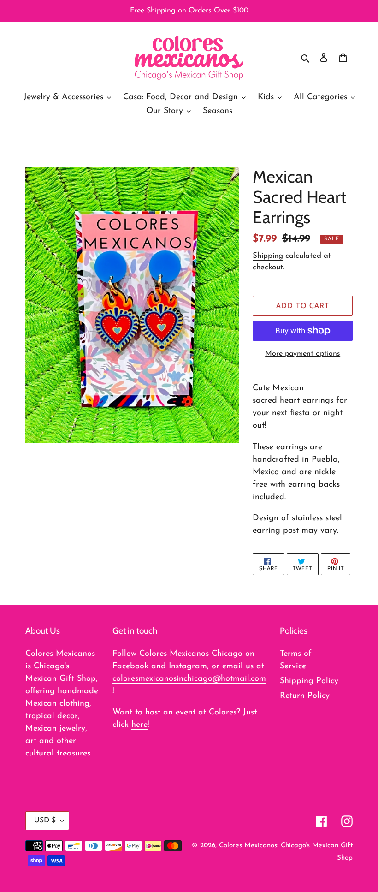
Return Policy (305, 696)
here (139, 725)
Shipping (268, 256)
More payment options (302, 353)
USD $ (45, 820)
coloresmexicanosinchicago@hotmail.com (189, 679)
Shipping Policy (309, 681)
